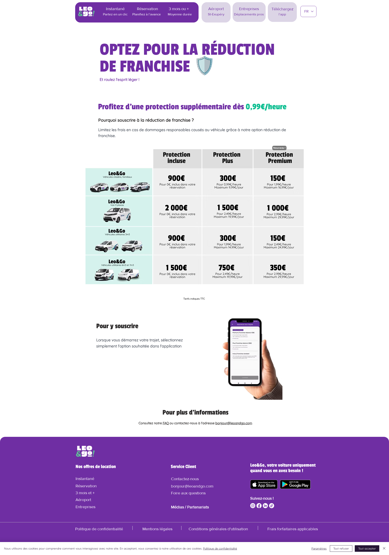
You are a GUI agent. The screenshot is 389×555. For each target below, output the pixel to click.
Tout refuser (341, 548)
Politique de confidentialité (220, 548)
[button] (185, 479)
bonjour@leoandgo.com (233, 423)
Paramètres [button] (319, 548)
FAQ (166, 423)
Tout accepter (367, 548)
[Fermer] (384, 548)
